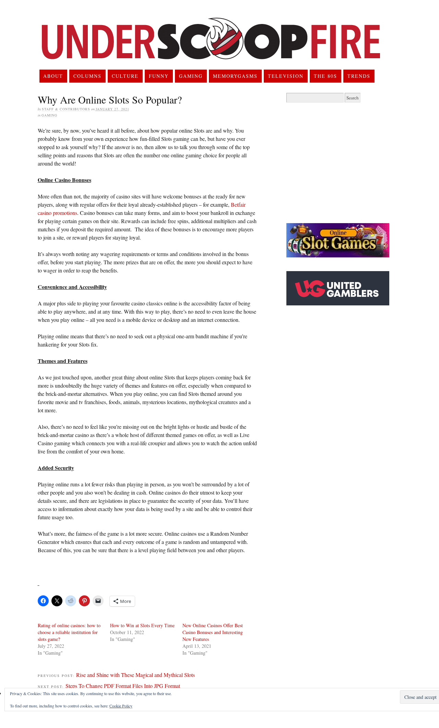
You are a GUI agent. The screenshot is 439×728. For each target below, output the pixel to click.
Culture (125, 76)
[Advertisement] (344, 163)
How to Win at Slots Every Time (142, 625)
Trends (358, 76)
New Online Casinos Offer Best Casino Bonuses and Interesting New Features (212, 632)
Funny (159, 76)
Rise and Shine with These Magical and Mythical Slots (135, 674)
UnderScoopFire (211, 47)
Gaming (191, 76)
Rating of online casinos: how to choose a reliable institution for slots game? (69, 632)
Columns (87, 76)
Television (286, 76)
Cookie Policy (120, 705)
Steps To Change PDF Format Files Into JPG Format (123, 685)
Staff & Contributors (66, 109)
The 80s (325, 76)
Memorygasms (235, 76)
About (53, 76)
